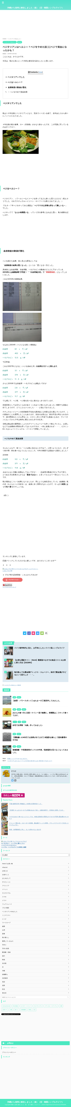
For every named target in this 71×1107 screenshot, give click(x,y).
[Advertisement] (35, 24)
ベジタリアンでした (16, 77)
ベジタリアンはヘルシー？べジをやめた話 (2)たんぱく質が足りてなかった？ (29, 761)
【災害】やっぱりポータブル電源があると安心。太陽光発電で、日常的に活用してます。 (37, 810)
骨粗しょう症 (32, 1009)
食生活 (19, 685)
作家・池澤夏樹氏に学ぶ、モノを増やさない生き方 (25, 829)
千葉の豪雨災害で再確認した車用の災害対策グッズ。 (25, 804)
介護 (61, 1006)
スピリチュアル (38, 1006)
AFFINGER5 (63, 1104)
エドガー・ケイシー (26, 1006)
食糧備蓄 (23, 1009)
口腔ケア (5, 1009)
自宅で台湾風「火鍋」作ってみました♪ (28, 725)
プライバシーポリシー (9, 1052)
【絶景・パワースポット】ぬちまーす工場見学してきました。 (37, 701)
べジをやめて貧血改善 (18, 92)
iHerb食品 (15, 1006)
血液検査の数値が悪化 (17, 87)
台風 (11, 1009)
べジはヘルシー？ (15, 82)
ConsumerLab (6, 1006)
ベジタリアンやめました (10, 685)
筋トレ (16, 1009)
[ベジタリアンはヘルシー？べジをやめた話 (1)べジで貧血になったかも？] (37, 633)
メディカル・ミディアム (51, 1006)
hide (40, 72)
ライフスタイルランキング (9, 587)
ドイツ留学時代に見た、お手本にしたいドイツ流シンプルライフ (39, 648)
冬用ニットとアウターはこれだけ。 (17, 758)
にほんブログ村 (7, 571)
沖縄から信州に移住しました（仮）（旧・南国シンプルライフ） (35, 8)
